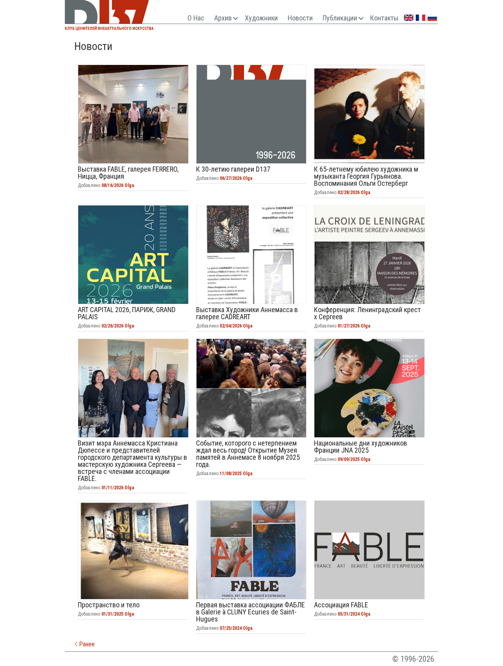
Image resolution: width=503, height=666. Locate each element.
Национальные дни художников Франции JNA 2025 (369, 388)
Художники (261, 18)
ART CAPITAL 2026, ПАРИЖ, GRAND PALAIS (133, 254)
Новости (300, 18)
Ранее (86, 644)
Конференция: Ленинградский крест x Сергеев (369, 254)
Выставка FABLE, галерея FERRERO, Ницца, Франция (133, 114)
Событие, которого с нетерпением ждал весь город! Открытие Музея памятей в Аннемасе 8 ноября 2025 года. (251, 388)
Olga (129, 185)
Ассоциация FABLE (369, 550)
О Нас (195, 18)
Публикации (340, 18)
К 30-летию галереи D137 (251, 114)
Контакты (384, 18)
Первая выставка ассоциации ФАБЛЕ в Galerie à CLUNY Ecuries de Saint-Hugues (251, 550)
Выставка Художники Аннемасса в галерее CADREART (251, 254)
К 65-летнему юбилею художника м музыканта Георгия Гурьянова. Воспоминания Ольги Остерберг (369, 114)
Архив (223, 18)
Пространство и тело (133, 550)
